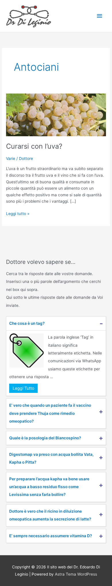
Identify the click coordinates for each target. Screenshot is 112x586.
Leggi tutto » (17, 213)
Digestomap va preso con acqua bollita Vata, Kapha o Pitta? (51, 458)
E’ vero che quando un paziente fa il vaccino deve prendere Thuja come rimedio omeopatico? (50, 413)
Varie (10, 158)
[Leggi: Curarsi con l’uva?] (56, 114)
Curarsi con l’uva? (34, 146)
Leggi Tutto (23, 388)
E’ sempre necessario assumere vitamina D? (50, 535)
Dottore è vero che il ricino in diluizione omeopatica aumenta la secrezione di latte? (50, 515)
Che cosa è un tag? (27, 323)
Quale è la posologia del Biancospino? (45, 438)
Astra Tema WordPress (76, 574)
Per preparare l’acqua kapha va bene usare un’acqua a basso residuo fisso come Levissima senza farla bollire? (49, 487)
